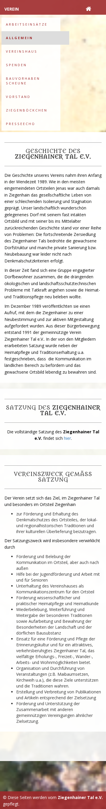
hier (67, 438)
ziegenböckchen (26, 110)
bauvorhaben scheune (23, 80)
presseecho (20, 123)
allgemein (19, 38)
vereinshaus (21, 51)
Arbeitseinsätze (26, 24)
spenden (16, 65)
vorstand (18, 96)
